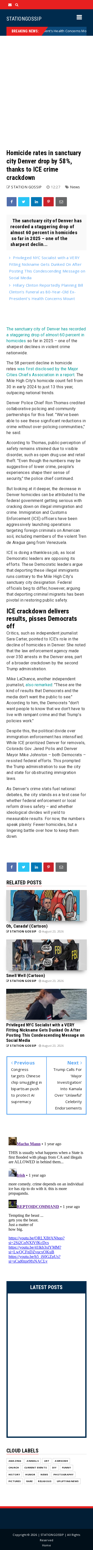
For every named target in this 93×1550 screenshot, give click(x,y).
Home (46, 1545)
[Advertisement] (46, 92)
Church (14, 1467)
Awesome (61, 1461)
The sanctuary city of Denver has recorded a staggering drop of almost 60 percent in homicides (46, 335)
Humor (30, 1474)
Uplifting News (68, 1481)
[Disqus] (46, 1199)
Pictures (15, 1481)
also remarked (39, 684)
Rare (29, 1481)
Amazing (15, 1461)
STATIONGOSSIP (23, 19)
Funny (66, 1467)
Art (47, 1461)
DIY (54, 1467)
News (75, 186)
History (14, 1474)
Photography (63, 1474)
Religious (44, 1481)
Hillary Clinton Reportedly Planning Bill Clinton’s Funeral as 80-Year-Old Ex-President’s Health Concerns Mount (46, 292)
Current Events (35, 1467)
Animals (32, 1461)
